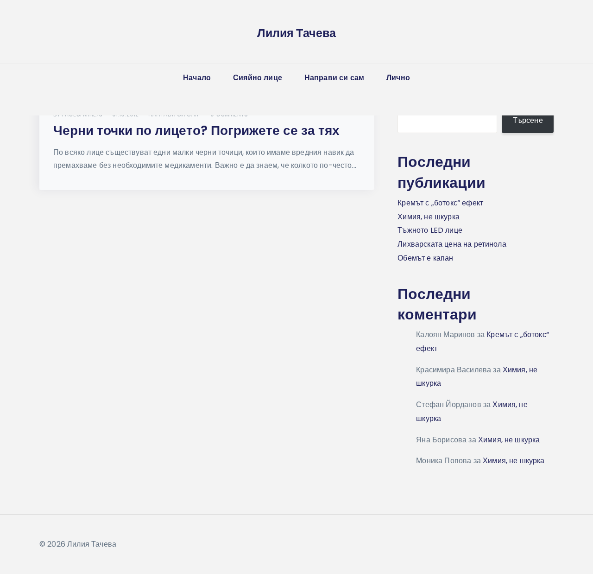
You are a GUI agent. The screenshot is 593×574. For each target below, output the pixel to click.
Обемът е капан (425, 258)
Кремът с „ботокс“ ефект (440, 203)
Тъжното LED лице (429, 230)
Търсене (528, 120)
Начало (197, 77)
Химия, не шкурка (428, 216)
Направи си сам (334, 77)
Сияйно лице (257, 77)
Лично (398, 77)
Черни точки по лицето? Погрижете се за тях (196, 130)
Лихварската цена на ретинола (451, 244)
